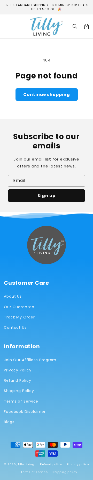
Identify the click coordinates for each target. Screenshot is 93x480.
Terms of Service (21, 401)
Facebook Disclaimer (25, 411)
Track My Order (19, 317)
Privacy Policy (18, 370)
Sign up (46, 196)
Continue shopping (46, 94)
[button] (75, 26)
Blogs (9, 421)
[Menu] (6, 26)
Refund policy (51, 464)
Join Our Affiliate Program (30, 359)
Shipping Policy (19, 390)
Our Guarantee (19, 306)
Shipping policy (64, 472)
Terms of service (34, 472)
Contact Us (15, 327)
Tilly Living (26, 464)
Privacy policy (78, 464)
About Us (13, 296)
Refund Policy (17, 380)
